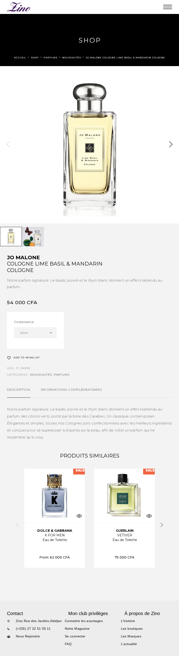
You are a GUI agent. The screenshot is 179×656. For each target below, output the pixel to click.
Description (18, 389)
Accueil (20, 57)
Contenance (24, 322)
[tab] (18, 392)
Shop (35, 57)
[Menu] (167, 7)
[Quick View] (79, 516)
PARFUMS (50, 57)
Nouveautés (71, 57)
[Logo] (19, 7)
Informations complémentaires (71, 389)
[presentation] (8, 145)
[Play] (11, 236)
